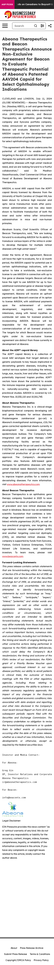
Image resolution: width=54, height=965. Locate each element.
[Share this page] (50, 26)
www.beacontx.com (12, 556)
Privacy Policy (41, 960)
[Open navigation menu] (5, 26)
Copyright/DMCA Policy (18, 960)
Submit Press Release (15, 954)
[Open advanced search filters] (42, 26)
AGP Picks (7, 4)
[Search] (35, 26)
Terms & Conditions (40, 954)
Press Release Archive (31, 948)
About (14, 948)
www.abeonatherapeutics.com (23, 484)
